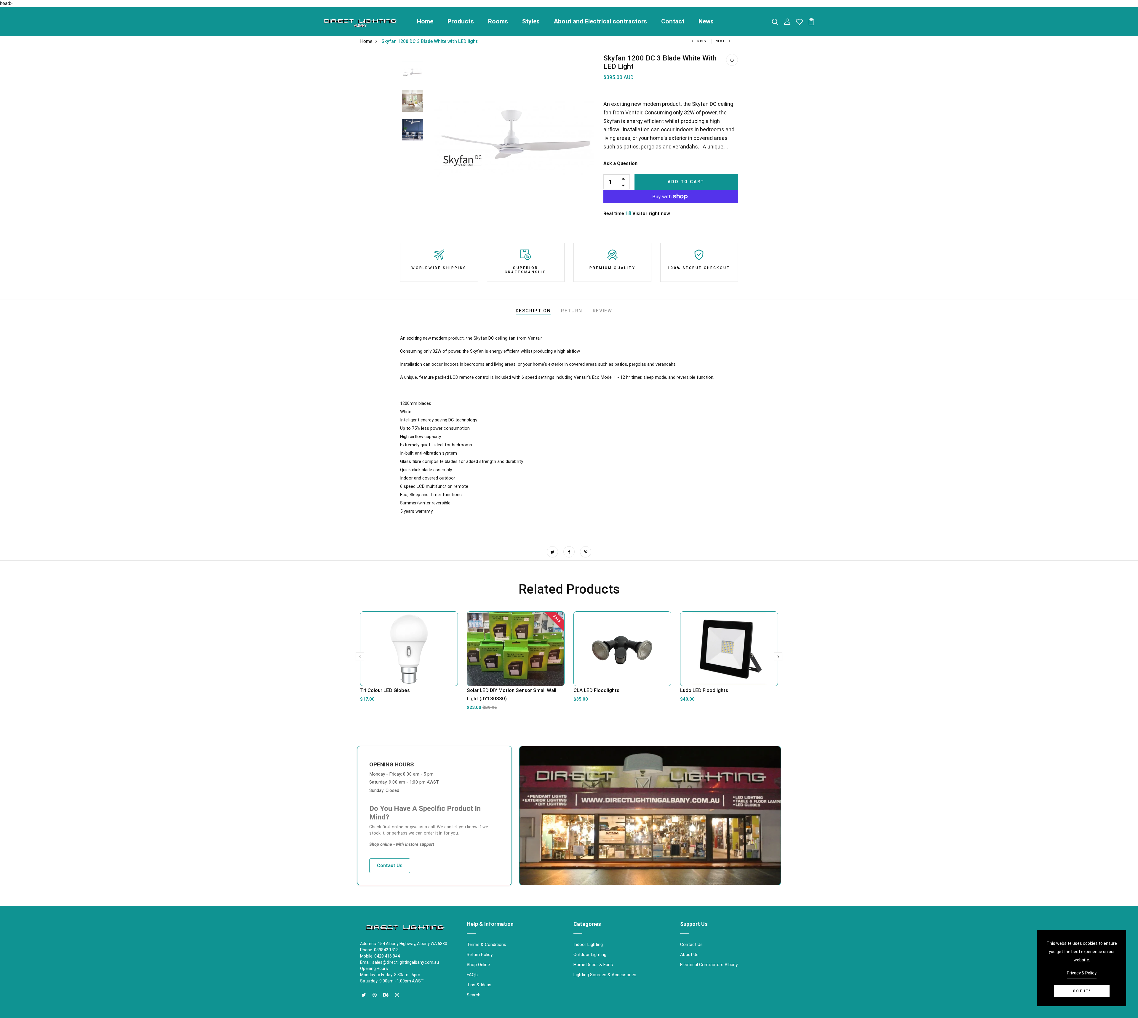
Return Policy (480, 954)
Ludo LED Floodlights (704, 690)
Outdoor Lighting (589, 954)
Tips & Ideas (479, 984)
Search (473, 995)
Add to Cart (686, 181)
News (706, 21)
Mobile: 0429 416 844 (380, 956)
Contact (672, 21)
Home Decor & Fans (593, 964)
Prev (702, 41)
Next (720, 41)
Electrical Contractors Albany (709, 964)
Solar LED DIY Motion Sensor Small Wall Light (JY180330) (511, 694)
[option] (412, 72)
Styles (531, 21)
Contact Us (389, 865)
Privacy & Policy (1082, 973)
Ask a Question (620, 163)
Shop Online (478, 964)
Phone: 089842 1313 (379, 949)
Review (602, 311)
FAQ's (472, 974)
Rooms (498, 21)
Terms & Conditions (486, 944)
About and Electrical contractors (600, 21)
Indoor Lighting (588, 944)
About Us (689, 954)
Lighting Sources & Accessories (604, 974)
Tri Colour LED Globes (385, 690)
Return (571, 311)
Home (425, 21)
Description (533, 311)
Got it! (1082, 991)
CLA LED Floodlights (596, 690)
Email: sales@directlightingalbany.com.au (399, 962)
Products (460, 21)
